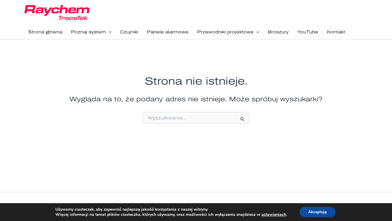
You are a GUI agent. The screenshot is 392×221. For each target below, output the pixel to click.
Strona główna (45, 32)
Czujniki (129, 32)
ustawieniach (273, 214)
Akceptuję (317, 212)
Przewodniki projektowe (225, 32)
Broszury (278, 32)
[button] (108, 32)
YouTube (307, 32)
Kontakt (336, 32)
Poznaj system (88, 32)
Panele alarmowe (168, 32)
